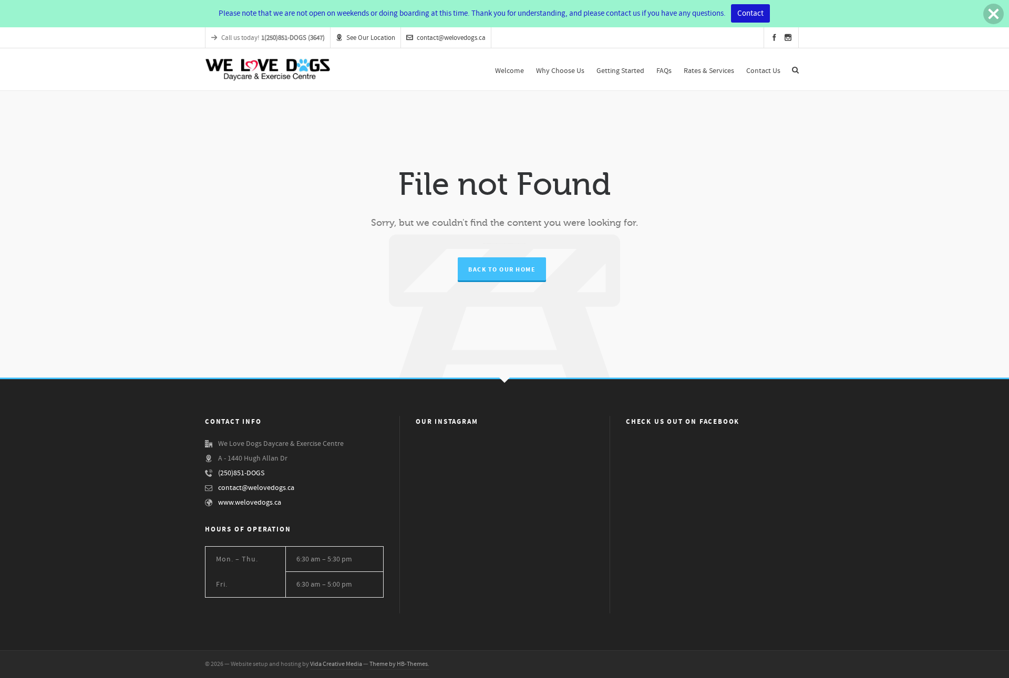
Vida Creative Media (336, 664)
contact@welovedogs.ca (451, 38)
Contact (750, 13)
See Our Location (370, 38)
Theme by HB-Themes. (399, 664)
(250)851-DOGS (241, 473)
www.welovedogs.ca (249, 502)
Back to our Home (502, 269)
